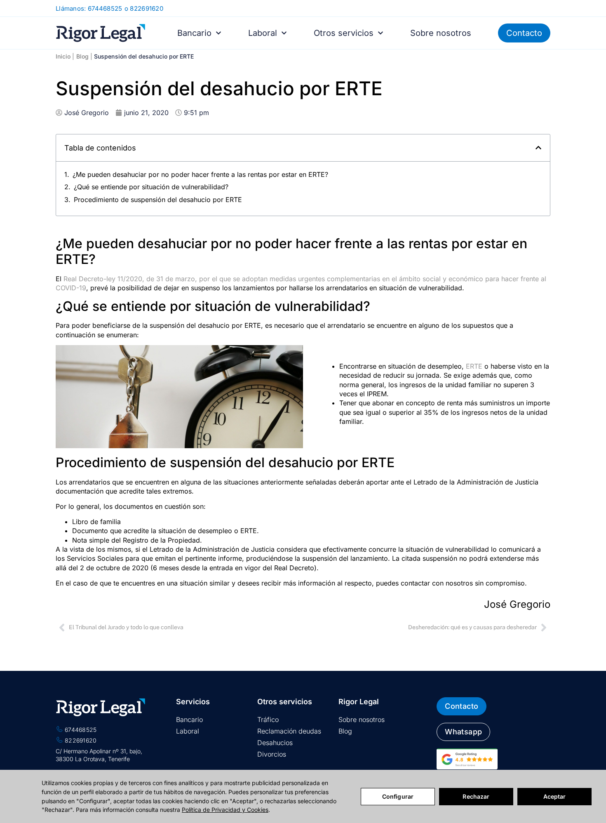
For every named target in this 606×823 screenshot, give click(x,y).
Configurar (397, 796)
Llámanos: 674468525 (89, 8)
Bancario (194, 33)
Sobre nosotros (440, 33)
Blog (82, 56)
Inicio (63, 56)
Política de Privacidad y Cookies (225, 809)
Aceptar (554, 796)
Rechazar (476, 796)
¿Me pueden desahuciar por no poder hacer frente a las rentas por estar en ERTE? (200, 174)
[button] (538, 147)
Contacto (524, 33)
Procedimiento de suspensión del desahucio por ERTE (158, 199)
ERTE (474, 366)
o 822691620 (143, 8)
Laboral (262, 33)
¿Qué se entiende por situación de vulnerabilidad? (151, 187)
